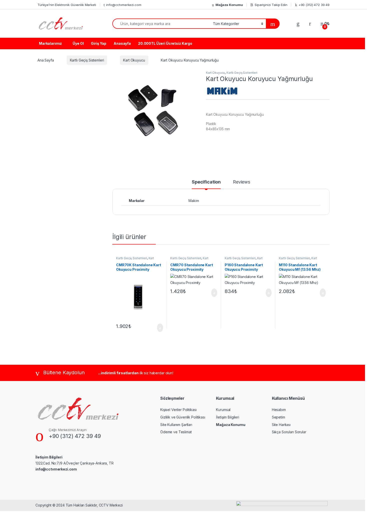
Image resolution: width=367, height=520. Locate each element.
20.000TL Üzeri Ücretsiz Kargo (165, 43)
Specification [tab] (206, 182)
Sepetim (278, 417)
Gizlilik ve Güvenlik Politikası (182, 417)
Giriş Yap (98, 43)
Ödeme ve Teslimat (176, 432)
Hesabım (279, 410)
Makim (193, 200)
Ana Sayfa (45, 60)
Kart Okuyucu (134, 60)
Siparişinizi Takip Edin (271, 5)
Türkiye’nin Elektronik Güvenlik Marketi (66, 5)
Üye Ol (78, 43)
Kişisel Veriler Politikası (178, 410)
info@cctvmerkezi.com (123, 5)
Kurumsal (223, 410)
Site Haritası (281, 424)
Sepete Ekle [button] (157, 328)
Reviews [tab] (241, 182)
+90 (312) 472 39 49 (314, 5)
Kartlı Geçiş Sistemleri (87, 60)
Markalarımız (50, 43)
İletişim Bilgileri (227, 417)
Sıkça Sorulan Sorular (289, 432)
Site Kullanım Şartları (176, 424)
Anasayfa (122, 43)
